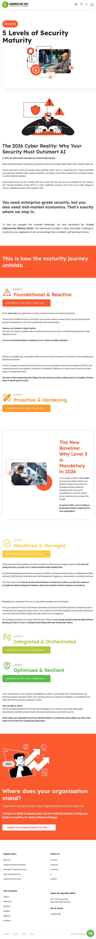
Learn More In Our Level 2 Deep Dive (25, 408)
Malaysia (7, 916)
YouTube (53, 860)
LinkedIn (53, 879)
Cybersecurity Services (12, 879)
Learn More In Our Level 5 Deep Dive (25, 678)
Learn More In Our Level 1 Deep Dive (25, 303)
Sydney (6, 897)
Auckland (7, 920)
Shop (32, 934)
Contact (6, 934)
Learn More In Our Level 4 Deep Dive (25, 650)
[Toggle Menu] (92, 4)
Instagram (54, 864)
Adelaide (7, 911)
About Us (7, 860)
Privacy (15, 934)
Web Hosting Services (12, 874)
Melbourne (8, 901)
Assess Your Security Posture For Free (27, 827)
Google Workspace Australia (14, 864)
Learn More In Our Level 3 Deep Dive (25, 554)
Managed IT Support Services (15, 869)
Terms (24, 934)
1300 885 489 (55, 914)
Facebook (54, 869)
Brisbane (7, 906)
